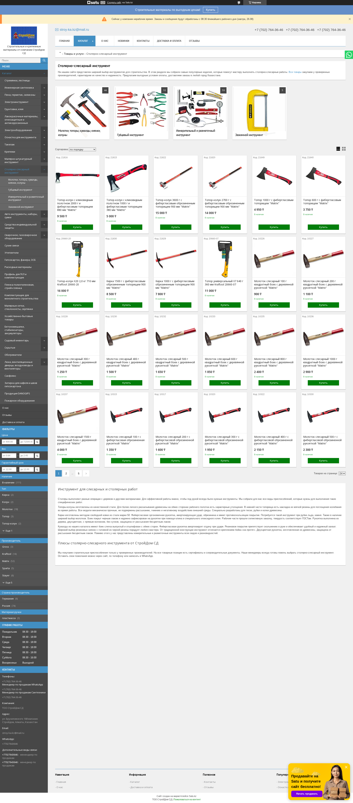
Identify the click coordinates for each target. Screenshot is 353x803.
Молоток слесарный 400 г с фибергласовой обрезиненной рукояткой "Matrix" (273, 440)
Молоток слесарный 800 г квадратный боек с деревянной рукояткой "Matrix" (273, 362)
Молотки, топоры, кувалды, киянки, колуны (23, 181)
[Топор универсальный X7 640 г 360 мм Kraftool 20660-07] (225, 259)
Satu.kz (192, 796)
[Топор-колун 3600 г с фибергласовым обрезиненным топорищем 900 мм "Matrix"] (176, 178)
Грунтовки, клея (14, 109)
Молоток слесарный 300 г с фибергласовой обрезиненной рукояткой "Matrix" (224, 440)
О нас (5, 407)
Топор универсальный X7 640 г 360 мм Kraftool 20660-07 (224, 283)
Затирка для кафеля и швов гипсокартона (21, 384)
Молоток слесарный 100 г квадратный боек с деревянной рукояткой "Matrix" (273, 284)
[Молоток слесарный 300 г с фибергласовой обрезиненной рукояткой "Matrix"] (225, 414)
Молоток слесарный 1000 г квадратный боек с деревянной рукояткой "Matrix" (323, 362)
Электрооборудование (18, 130)
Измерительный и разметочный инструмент (26, 198)
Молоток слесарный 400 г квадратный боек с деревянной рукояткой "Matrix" (126, 362)
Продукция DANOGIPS (17, 393)
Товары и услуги (74, 53)
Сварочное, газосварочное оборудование (21, 236)
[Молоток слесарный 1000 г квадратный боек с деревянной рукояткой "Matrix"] (323, 337)
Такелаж (10, 144)
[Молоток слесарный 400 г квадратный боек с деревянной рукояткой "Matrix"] (127, 337)
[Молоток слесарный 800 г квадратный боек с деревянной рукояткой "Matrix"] (274, 337)
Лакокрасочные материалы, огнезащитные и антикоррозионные (21, 120)
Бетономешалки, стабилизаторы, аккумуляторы (14, 330)
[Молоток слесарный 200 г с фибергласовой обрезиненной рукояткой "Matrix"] (176, 414)
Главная (64, 40)
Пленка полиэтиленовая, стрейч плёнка (19, 286)
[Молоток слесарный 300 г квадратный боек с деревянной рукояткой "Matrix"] (77, 337)
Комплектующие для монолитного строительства (21, 296)
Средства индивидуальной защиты (21, 226)
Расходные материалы (18, 267)
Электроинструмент (16, 102)
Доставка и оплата (13, 422)
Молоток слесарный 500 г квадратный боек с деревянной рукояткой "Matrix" (175, 362)
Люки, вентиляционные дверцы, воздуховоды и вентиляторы (19, 365)
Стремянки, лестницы (17, 80)
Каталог (7, 73)
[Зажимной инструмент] (259, 113)
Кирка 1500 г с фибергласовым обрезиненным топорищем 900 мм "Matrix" (126, 284)
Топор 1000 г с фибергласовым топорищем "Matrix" (273, 201)
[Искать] (44, 60)
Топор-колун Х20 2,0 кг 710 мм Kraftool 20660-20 (76, 283)
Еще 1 (9, 530)
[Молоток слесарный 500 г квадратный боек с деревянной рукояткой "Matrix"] (176, 337)
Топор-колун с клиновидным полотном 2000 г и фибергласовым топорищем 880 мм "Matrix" (75, 205)
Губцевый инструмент (20, 189)
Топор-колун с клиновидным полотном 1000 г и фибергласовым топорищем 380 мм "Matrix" (124, 205)
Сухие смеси (12, 245)
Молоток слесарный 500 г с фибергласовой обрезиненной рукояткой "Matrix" (322, 440)
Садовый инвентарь (17, 340)
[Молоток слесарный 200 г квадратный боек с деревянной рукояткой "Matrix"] (323, 259)
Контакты (143, 40)
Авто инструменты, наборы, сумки (21, 215)
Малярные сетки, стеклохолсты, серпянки (19, 307)
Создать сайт (114, 2)
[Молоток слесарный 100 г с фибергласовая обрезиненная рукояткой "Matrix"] (127, 414)
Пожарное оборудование (20, 400)
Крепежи (10, 151)
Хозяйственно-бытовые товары (19, 317)
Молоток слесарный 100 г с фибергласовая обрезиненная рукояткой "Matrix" (125, 440)
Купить (210, 9)
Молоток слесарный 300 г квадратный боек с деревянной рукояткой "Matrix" (77, 362)
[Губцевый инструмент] (141, 113)
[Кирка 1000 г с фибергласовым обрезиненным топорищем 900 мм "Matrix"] (176, 259)
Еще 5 (9, 582)
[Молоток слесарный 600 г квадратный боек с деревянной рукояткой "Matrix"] (225, 337)
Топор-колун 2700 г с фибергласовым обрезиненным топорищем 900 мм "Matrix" (224, 203)
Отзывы (7, 415)
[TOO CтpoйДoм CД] (24, 35)
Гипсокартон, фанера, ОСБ (20, 259)
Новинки (123, 40)
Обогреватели (13, 354)
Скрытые (10, 347)
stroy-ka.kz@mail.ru (13, 733)
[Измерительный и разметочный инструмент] (200, 113)
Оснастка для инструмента (20, 137)
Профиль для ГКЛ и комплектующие (15, 276)
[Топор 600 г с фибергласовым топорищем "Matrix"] (323, 178)
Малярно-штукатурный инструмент (18, 160)
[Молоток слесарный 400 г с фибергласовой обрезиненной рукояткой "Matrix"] (274, 414)
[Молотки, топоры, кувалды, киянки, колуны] (82, 113)
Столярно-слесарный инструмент (17, 171)
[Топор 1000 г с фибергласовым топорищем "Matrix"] (274, 178)
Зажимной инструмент (21, 206)
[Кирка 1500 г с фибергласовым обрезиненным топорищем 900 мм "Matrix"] (127, 259)
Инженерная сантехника (19, 87)
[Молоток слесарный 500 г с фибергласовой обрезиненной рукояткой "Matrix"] (323, 414)
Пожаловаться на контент (187, 799)
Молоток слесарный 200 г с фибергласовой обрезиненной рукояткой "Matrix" (175, 440)
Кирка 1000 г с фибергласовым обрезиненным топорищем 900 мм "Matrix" (175, 284)
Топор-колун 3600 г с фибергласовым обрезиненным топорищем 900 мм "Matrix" (175, 203)
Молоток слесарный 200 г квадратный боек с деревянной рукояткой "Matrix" (323, 284)
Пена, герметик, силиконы (20, 94)
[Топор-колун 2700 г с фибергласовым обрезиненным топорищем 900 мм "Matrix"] (225, 178)
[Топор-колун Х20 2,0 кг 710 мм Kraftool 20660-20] (77, 259)
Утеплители (12, 252)
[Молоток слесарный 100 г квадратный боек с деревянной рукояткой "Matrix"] (274, 259)
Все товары (295, 72)
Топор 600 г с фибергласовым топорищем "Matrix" (322, 201)
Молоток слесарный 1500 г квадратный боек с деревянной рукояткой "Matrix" (77, 440)
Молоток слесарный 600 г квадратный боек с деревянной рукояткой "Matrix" (224, 362)
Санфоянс (10, 375)
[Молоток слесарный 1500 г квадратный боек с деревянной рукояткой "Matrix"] (77, 414)
